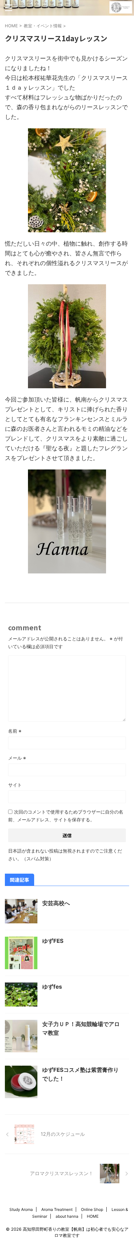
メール (17, 758)
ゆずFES (52, 941)
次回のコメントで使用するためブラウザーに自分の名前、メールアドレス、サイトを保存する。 (65, 815)
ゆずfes (52, 986)
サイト (15, 785)
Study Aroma (21, 1209)
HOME (93, 1216)
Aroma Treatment (57, 1209)
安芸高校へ (56, 903)
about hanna (67, 1216)
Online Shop (92, 1209)
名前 (14, 731)
